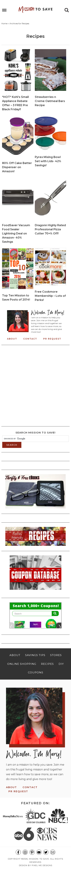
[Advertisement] (35, 384)
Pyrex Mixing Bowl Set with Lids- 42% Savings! (48, 161)
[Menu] (4, 10)
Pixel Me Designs (42, 865)
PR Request (52, 338)
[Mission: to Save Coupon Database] (35, 591)
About (12, 338)
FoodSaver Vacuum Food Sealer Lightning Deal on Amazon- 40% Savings (16, 233)
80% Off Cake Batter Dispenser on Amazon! (17, 167)
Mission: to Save (35, 9)
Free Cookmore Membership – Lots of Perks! (50, 296)
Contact (30, 338)
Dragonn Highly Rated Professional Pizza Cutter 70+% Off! (50, 229)
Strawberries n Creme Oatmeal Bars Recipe (50, 101)
